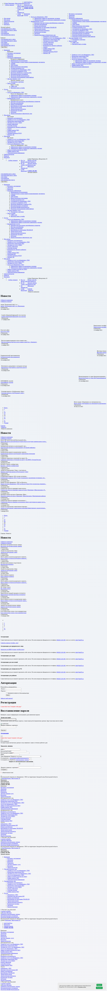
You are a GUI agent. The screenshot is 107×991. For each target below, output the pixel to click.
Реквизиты (4, 792)
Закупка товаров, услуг (75, 38)
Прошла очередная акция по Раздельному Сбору (14, 472)
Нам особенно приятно (7, 576)
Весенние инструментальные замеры (11, 546)
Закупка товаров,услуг (7, 793)
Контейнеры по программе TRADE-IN (45, 27)
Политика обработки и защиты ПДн (21, 72)
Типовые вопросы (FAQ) (50, 51)
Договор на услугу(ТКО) (8, 816)
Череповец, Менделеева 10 (16, 3)
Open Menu (4, 47)
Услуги (26, 15)
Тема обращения (5, 756)
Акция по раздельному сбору (9, 552)
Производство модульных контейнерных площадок (49, 23)
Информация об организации (80, 20)
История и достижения (75, 14)
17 (4, 417)
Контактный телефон (7, 753)
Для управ (4, 32)
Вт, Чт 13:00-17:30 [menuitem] (24, 164)
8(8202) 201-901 (32, 160)
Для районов (5, 33)
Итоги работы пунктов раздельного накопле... (14, 558)
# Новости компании (7, 300)
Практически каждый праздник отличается (13, 594)
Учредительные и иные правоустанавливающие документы (89, 21)
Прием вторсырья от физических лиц (21, 113)
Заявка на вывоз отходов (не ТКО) (81, 63)
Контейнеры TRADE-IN (8, 973)
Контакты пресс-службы (18, 88)
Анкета (45, 47)
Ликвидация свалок (16, 107)
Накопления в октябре (100, 327)
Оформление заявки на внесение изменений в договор (50, 20)
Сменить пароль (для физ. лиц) (9, 643)
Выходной (20, 14)
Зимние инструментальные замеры (11, 606)
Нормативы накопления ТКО (80, 56)
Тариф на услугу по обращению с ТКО (54, 38)
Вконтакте (27, 3)
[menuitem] (55, 163)
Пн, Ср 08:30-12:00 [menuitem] (24, 161)
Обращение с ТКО (6, 824)
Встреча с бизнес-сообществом (10, 465)
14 (4, 412)
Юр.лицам (7, 20)
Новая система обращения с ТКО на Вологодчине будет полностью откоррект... (23, 484)
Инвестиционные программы (80, 26)
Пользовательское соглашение (19, 74)
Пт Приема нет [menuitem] (24, 167)
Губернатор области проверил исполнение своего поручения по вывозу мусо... (23, 502)
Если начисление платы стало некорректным (13, 613)
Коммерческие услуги (37, 21)
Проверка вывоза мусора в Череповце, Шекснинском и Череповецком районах (23, 496)
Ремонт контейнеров (40, 26)
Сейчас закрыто (9, 5)
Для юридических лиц (10, 869)
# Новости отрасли (6, 301)
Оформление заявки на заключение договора (47, 18)
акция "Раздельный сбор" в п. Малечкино (12, 306)
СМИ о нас (14, 86)
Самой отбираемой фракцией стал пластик (13, 316)
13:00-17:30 (20, 8)
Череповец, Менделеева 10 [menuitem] (39, 159)
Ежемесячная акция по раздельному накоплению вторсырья (18, 453)
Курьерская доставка (16, 110)
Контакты (7, 24)
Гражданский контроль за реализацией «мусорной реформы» (18, 447)
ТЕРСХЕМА (76, 24)
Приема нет (20, 11)
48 (4, 521)
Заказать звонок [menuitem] (32, 163)
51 (4, 526)
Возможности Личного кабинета (16, 127)
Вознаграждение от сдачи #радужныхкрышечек (92, 378)
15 (4, 414)
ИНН (2, 754)
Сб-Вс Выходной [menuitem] (24, 170)
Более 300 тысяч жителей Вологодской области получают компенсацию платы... (24, 441)
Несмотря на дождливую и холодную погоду (14, 367)
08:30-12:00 (20, 5)
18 (4, 418)
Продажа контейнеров (40, 24)
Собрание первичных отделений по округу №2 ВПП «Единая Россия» (21, 459)
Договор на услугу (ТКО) (79, 57)
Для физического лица (8, 28)
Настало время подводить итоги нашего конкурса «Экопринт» (19, 342)
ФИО (2, 749)
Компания (27, 14)
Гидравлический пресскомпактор (10, 357)
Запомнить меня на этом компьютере (18, 693)
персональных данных (22, 759)
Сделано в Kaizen (6, 839)
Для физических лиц (10, 881)
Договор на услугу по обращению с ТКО (12, 802)
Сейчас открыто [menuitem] (13, 160)
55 (4, 421)
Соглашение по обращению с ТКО (21, 69)
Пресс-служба (11, 83)
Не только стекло (5, 588)
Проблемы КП (47, 50)
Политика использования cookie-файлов (83, 36)
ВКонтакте (31, 166)
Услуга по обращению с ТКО (39, 17)
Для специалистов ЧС (8, 35)
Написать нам (28, 5)
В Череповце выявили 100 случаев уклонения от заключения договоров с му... (23, 478)
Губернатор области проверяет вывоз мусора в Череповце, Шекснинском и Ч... (23, 490)
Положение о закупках (17, 82)
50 (4, 524)
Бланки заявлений (12, 124)
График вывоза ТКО (49, 48)
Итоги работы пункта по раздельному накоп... (14, 600)
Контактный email (6, 751)
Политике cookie (82, 987)
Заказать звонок (28, 6)
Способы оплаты (12, 125)
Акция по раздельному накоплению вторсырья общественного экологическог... (23, 508)
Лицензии (72, 15)
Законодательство (9, 21)
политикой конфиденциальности (19, 758)
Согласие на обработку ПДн (19, 71)
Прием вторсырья (6, 836)
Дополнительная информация (80, 66)
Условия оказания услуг (79, 27)
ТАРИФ (74, 23)
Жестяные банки (101, 352)
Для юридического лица (9, 30)
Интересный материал (7, 564)
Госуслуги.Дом (5, 331)
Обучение (13, 112)
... (4, 411)
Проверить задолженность (50, 36)
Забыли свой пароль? (7, 698)
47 (4, 520)
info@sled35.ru (28, 2)
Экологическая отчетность (18, 109)
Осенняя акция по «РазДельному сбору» (12, 393)
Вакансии (71, 17)
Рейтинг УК (46, 53)
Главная (30, 288)
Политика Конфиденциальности (20, 75)
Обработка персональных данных (10, 842)
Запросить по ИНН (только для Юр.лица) (12, 649)
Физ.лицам (7, 18)
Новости (6, 23)
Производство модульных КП (9, 825)
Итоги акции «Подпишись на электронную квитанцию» (90, 403)
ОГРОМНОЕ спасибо (7, 382)
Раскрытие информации (76, 18)
